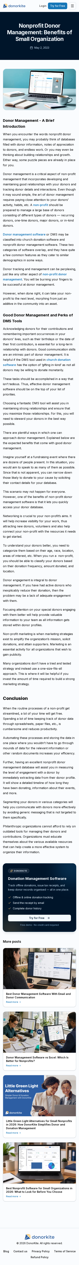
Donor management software (24, 234)
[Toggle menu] (72, 6)
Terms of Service (65, 1251)
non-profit (40, 205)
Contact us (20, 1251)
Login (42, 5)
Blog (6, 1251)
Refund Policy (40, 1257)
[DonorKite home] (39, 1237)
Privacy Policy (41, 1251)
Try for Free (57, 5)
